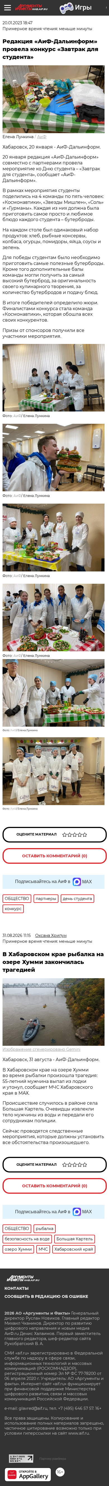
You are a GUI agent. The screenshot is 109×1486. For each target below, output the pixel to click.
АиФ (41, 136)
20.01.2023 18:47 (17, 22)
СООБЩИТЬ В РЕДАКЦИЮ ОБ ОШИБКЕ (46, 1296)
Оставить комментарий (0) (54, 855)
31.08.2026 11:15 (17, 935)
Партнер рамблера (52, 1458)
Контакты (16, 1288)
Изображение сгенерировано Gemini (41, 1049)
